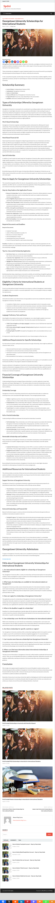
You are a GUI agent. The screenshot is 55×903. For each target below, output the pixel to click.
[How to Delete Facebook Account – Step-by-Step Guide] (6, 844)
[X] (6, 62)
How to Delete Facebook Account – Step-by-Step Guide (26, 844)
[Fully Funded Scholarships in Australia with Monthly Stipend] (27, 706)
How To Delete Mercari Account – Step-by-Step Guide (26, 860)
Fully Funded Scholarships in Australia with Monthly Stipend (19, 723)
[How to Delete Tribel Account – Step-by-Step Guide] (6, 868)
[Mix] (20, 62)
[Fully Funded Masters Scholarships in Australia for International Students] (27, 782)
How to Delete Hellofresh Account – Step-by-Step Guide (26, 876)
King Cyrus (13, 26)
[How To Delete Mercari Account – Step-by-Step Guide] (6, 860)
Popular (6, 840)
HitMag (50, 890)
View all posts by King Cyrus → (20, 820)
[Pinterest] (15, 62)
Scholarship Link (6, 559)
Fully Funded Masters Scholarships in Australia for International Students (22, 799)
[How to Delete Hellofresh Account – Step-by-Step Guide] (6, 876)
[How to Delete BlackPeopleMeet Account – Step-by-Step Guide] (6, 852)
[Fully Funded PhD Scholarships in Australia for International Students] (27, 744)
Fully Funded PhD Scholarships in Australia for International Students (21, 761)
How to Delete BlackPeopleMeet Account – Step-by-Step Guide (28, 852)
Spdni (7, 6)
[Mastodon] (18, 62)
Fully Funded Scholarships (8, 18)
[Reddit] (9, 62)
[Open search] (51, 13)
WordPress (44, 890)
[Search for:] (27, 834)
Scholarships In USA (19, 18)
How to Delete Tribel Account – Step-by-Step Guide (25, 868)
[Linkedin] (12, 62)
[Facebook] (4, 62)
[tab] (5, 840)
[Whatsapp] (23, 62)
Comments (13, 840)
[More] (26, 62)
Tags (19, 840)
